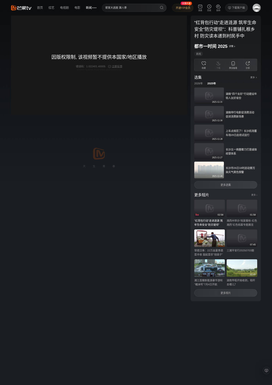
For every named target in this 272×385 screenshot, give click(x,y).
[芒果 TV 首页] (21, 7)
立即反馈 (117, 66)
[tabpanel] (226, 158)
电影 (77, 7)
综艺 (51, 7)
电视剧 (64, 7)
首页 (40, 7)
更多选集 (226, 184)
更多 (254, 195)
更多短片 (226, 292)
